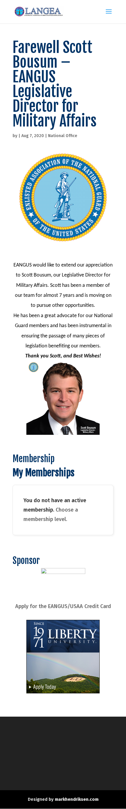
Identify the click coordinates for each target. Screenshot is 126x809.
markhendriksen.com (76, 799)
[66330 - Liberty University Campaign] (63, 691)
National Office (62, 135)
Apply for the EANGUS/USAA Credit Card (63, 606)
